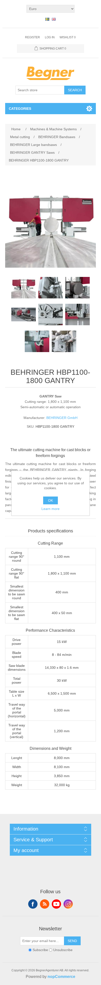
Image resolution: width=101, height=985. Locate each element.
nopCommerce (61, 977)
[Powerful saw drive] (64, 341)
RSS (44, 904)
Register (32, 37)
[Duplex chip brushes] (37, 341)
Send (72, 941)
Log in (50, 37)
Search (75, 90)
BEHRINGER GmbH (61, 418)
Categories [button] (20, 109)
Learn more (50, 509)
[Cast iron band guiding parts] (50, 314)
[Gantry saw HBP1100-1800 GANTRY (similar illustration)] (23, 287)
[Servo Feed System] (50, 287)
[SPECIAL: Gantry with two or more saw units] (23, 314)
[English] (54, 19)
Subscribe (40, 950)
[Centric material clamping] (77, 287)
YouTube (56, 904)
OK (50, 500)
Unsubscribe (63, 950)
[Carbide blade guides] (77, 314)
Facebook (33, 904)
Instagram (68, 904)
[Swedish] (47, 19)
